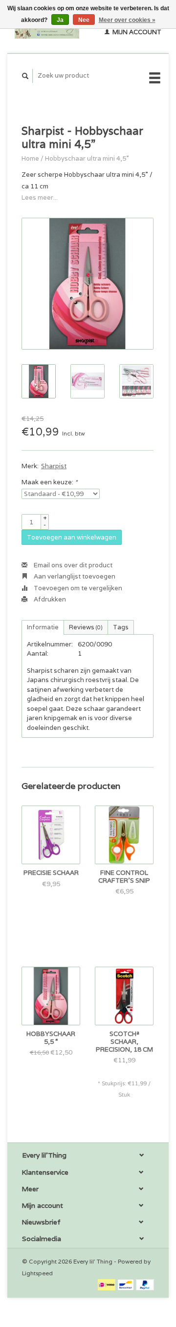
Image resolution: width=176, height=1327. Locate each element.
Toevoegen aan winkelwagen (71, 537)
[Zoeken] (25, 76)
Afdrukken (49, 599)
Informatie (43, 627)
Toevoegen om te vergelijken (77, 588)
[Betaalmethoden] (107, 1284)
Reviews (86, 627)
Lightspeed (37, 1273)
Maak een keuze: (49, 482)
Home (30, 158)
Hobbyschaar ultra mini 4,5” (87, 158)
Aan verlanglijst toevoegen (73, 576)
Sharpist (53, 466)
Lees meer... (40, 197)
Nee (83, 20)
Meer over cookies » (127, 20)
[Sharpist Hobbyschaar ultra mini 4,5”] (87, 283)
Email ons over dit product (72, 565)
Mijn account (136, 32)
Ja (60, 20)
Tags (121, 627)
